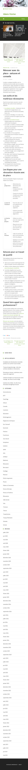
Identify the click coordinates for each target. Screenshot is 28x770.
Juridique (5, 457)
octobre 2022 (6, 694)
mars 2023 (5, 676)
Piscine (5, 482)
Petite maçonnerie (7, 478)
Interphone (6, 442)
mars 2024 (5, 633)
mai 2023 (5, 669)
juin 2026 (5, 536)
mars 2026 (5, 547)
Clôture (5, 403)
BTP (4, 396)
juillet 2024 (6, 619)
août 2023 (5, 658)
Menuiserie (6, 464)
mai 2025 (5, 583)
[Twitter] (5, 335)
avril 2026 (5, 543)
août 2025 (5, 572)
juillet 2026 (6, 532)
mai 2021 (5, 755)
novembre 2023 (7, 647)
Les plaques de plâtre (10, 108)
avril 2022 (5, 716)
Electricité (5, 428)
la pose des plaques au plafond (14, 267)
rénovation (8, 338)
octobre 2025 (6, 565)
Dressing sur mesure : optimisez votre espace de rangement (12, 373)
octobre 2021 (6, 737)
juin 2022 (5, 708)
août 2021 (5, 744)
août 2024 (5, 615)
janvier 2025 (6, 597)
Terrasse (5, 507)
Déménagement (7, 417)
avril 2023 (5, 672)
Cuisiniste (5, 410)
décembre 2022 (7, 687)
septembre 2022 (7, 698)
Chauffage (5, 399)
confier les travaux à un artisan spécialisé (13, 314)
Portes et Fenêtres (8, 493)
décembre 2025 (7, 558)
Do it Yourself (6, 424)
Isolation (5, 446)
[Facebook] (3, 335)
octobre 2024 (6, 608)
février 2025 (6, 593)
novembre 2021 (7, 734)
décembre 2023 (7, 644)
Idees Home (9, 14)
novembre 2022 (7, 690)
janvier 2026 (6, 554)
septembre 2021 (7, 741)
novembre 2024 (7, 604)
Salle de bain (6, 500)
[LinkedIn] (9, 335)
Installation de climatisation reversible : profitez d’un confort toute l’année (13, 362)
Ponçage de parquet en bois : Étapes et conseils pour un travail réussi (19, 61)
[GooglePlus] (6, 335)
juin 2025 (5, 579)
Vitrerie (5, 525)
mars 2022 (5, 719)
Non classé (5, 467)
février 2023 (6, 680)
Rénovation (6, 67)
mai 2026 (5, 540)
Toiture (5, 510)
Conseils (5, 406)
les (10, 120)
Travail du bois (6, 514)
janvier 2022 (6, 726)
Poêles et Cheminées (8, 485)
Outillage (5, 471)
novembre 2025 (7, 561)
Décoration (6, 413)
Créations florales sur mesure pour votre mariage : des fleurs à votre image (13, 378)
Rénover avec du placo (8, 321)
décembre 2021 (7, 730)
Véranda (5, 521)
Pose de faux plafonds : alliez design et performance (20, 34)
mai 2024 (5, 626)
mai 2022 (5, 712)
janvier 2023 (6, 683)
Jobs (4, 453)
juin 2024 (5, 622)
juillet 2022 (6, 705)
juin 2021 (5, 752)
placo (4, 338)
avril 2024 (5, 629)
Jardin (4, 449)
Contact (20, 764)
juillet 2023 (6, 662)
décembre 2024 (7, 601)
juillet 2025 (6, 575)
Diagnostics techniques (9, 421)
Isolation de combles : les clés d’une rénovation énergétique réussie (12, 383)
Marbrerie (5, 460)
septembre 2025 (7, 568)
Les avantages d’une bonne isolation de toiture (8, 60)
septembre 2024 (7, 611)
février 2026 (6, 550)
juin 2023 (5, 665)
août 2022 (5, 701)
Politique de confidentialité (11, 764)
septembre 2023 (7, 655)
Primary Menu (8, 9)
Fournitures (6, 435)
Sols (4, 503)
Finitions (5, 431)
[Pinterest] (8, 335)
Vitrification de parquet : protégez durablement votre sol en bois (8, 35)
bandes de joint (15, 120)
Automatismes (7, 392)
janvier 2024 (6, 640)
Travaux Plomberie (7, 518)
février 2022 (6, 723)
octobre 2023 (6, 651)
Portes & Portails (7, 489)
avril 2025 (5, 586)
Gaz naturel (6, 439)
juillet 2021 (6, 748)
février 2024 (6, 637)
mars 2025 (5, 590)
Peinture (5, 475)
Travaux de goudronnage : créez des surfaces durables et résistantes (12, 368)
